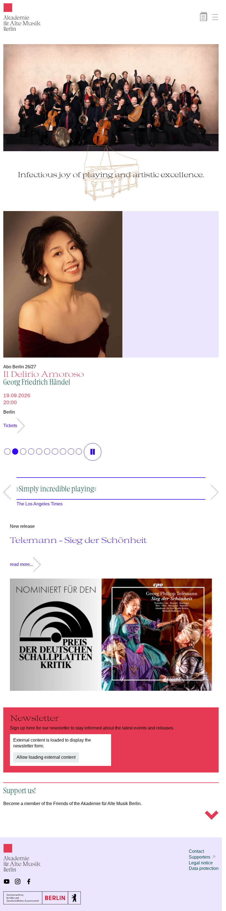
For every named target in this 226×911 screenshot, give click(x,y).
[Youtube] (6, 881)
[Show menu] (215, 17)
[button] (7, 449)
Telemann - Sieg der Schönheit (78, 537)
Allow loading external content (46, 754)
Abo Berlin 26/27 (19, 364)
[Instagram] (17, 881)
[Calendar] (203, 16)
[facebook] (28, 881)
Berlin (9, 409)
